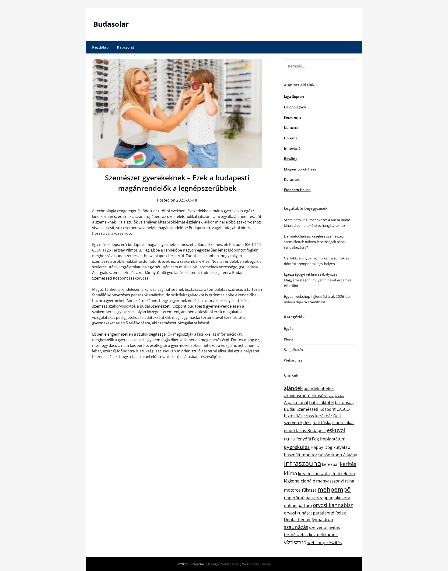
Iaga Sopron (294, 96)
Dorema (291, 138)
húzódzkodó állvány (337, 455)
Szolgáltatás (293, 349)
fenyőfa (303, 439)
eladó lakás (343, 422)
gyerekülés (297, 446)
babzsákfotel (321, 402)
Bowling (290, 158)
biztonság (344, 402)
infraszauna (302, 463)
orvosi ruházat (298, 513)
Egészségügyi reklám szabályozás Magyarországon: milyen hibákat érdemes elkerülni (317, 280)
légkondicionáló (299, 481)
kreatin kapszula (314, 473)
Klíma (288, 339)
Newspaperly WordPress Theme (246, 564)
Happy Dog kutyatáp (330, 447)
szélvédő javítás (324, 527)
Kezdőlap (100, 47)
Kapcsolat (125, 47)
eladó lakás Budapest (305, 430)
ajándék (293, 388)
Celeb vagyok (295, 107)
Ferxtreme (292, 117)
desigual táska (317, 422)
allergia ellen (336, 396)
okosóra (342, 497)
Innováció (292, 148)
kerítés (348, 464)
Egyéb (289, 328)
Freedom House (297, 189)
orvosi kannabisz (333, 505)
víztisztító (295, 542)
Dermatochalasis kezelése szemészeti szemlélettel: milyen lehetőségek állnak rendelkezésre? (315, 242)
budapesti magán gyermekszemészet (160, 244)
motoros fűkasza (300, 490)
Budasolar (111, 24)
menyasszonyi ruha (335, 481)
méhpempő (334, 489)
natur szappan (319, 497)
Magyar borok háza (300, 169)
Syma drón (322, 519)
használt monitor (300, 455)
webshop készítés (324, 542)
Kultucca (291, 127)
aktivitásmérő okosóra (306, 395)
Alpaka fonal (296, 402)
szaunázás (296, 527)
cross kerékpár (318, 415)
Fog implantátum (329, 439)
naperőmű (294, 497)
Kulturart (292, 179)
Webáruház (293, 360)
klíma (290, 473)
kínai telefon (343, 473)
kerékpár (330, 464)
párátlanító (323, 513)
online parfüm (298, 505)
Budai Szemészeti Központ (310, 409)
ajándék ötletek (319, 388)
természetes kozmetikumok (311, 534)
